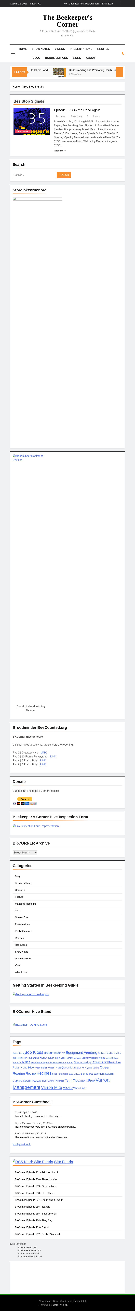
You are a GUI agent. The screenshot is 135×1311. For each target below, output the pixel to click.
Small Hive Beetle (60, 1074)
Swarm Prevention (56, 1081)
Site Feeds (63, 1162)
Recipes (103, 49)
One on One (21, 917)
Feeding (90, 1052)
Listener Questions (89, 1058)
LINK (44, 752)
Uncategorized (23, 958)
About (90, 57)
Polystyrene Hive (23, 1067)
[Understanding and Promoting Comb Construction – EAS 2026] (51, 74)
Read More (60, 150)
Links (77, 57)
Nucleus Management (61, 1062)
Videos (60, 49)
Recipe (31, 1073)
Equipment (74, 1052)
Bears (21, 1053)
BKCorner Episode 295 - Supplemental (35, 1213)
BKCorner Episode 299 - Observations (35, 1186)
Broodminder (52, 1052)
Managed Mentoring (25, 903)
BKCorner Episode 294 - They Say (33, 1220)
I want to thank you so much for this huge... (38, 1116)
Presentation (41, 1068)
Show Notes (41, 49)
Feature (19, 896)
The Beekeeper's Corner (68, 20)
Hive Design (111, 1053)
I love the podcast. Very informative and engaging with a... (46, 1126)
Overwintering (82, 1062)
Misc (17, 910)
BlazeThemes (60, 1304)
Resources (21, 944)
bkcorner (61, 116)
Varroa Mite (51, 1087)
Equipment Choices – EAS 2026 (95, 3)
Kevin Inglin (54, 1058)
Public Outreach (23, 931)
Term (68, 1080)
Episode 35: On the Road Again (77, 110)
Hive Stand (33, 1058)
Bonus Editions (56, 57)
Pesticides (114, 1062)
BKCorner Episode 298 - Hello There (34, 1193)
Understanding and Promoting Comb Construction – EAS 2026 (96, 70)
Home (23, 49)
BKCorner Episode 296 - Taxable (32, 1206)
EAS (63, 1053)
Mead (102, 1057)
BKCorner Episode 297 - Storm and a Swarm (39, 1199)
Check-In (20, 890)
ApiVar (15, 1053)
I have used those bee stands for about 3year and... (42, 1137)
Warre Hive (79, 1088)
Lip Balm (77, 1058)
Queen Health (54, 1068)
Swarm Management (35, 1080)
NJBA (26, 1062)
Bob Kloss (33, 1052)
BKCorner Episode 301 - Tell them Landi (36, 1172)
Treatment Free (84, 1080)
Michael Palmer (112, 1058)
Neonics (17, 1062)
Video (18, 965)
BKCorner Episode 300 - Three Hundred (36, 1179)
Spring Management (92, 1073)
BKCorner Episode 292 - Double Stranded (37, 1234)
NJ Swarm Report (40, 1062)
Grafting (101, 1053)
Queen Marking (93, 1068)
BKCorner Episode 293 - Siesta (32, 1227)
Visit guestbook (22, 1144)
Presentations (81, 49)
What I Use (21, 972)
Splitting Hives (74, 1074)
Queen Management (73, 1067)
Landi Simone (67, 1058)
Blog (36, 57)
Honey (44, 1057)
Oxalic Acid (100, 1062)
